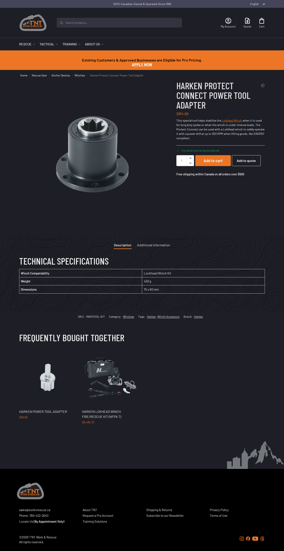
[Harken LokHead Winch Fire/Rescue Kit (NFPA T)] (110, 377)
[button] (190, 158)
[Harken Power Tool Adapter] (47, 377)
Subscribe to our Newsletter (165, 515)
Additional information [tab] (153, 245)
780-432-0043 (39, 515)
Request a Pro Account (98, 515)
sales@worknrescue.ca (34, 510)
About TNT (90, 510)
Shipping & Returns (159, 510)
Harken (151, 316)
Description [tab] (122, 245)
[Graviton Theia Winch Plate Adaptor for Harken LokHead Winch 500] (263, 85)
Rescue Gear (39, 75)
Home (23, 75)
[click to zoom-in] (93, 154)
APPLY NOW (142, 64)
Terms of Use (218, 515)
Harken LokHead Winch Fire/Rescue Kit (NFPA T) (101, 413)
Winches (80, 75)
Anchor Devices (61, 75)
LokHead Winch (232, 120)
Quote (247, 26)
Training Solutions (95, 521)
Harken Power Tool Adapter (43, 411)
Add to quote (246, 161)
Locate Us (26, 521)
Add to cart (213, 160)
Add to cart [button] (47, 426)
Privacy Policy (219, 510)
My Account (228, 26)
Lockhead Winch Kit (157, 273)
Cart (261, 26)
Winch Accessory (168, 316)
